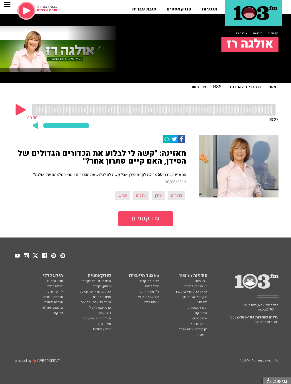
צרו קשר (57, 313)
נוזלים (141, 195)
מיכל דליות (152, 286)
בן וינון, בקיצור (102, 286)
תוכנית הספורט (197, 307)
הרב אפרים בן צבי (148, 297)
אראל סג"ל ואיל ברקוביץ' (191, 291)
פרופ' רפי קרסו (149, 281)
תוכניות (257, 33)
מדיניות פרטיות (53, 297)
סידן (158, 195)
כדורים (176, 195)
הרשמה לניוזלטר (52, 307)
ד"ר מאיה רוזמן (149, 291)
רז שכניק (201, 334)
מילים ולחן (104, 324)
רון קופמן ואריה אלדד (193, 329)
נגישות (279, 380)
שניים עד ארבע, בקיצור (96, 302)
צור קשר (198, 87)
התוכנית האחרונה (244, 87)
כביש (122, 195)
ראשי (273, 87)
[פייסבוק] (181, 139)
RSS (217, 87)
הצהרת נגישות (53, 302)
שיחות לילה (151, 302)
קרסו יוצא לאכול (100, 307)
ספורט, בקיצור (101, 297)
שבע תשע (200, 281)
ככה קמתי (104, 313)
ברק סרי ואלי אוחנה (194, 297)
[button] (209, 7)
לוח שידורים (55, 291)
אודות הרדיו (55, 286)
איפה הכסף (199, 318)
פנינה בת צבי (199, 324)
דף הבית (273, 33)
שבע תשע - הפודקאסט (96, 281)
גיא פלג (202, 302)
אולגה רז (242, 33)
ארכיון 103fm (102, 329)
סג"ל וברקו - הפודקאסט (95, 291)
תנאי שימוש (55, 281)
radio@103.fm (268, 309)
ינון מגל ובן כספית (195, 286)
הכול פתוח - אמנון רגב (97, 318)
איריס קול (200, 313)
